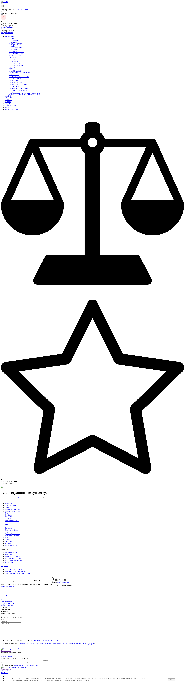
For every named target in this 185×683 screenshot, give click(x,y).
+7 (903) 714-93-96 (21, 10)
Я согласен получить (49, 644)
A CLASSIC (13, 38)
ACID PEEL (13, 40)
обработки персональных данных (46, 640)
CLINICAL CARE (16, 55)
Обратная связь (6, 602)
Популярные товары (12, 556)
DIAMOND (13, 57)
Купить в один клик (24, 649)
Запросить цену (20, 667)
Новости (8, 102)
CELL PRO (13, 50)
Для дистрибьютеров (12, 511)
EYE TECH (13, 61)
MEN (11, 69)
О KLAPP (8, 100)
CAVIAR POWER (15, 48)
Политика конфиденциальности (17, 571)
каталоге (53, 498)
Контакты (8, 107)
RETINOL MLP (15, 79)
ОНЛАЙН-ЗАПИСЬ (5, 672)
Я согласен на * (21, 665)
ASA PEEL (13, 42)
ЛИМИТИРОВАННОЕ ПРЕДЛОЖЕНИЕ (24, 94)
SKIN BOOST (14, 80)
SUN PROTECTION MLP (18, 88)
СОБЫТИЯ (9, 98)
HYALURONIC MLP (17, 65)
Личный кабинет (7, 27)
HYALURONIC (15, 63)
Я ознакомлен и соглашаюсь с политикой (31, 640)
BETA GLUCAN (15, 44)
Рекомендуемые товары (13, 560)
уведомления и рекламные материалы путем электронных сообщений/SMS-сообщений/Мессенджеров (56, 644)
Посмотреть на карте (8, 586)
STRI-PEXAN (14, 86)
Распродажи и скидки (13, 558)
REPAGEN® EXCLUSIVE (19, 77)
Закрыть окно (6, 651)
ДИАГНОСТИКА (11, 109)
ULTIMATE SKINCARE (18, 90)
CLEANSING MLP (16, 54)
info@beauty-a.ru (7, 33)
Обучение (8, 104)
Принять (171, 679)
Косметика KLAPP (12, 521)
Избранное (9, 562)
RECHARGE (14, 75)
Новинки (8, 554)
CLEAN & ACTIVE (16, 52)
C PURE (12, 46)
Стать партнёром (11, 105)
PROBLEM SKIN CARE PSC (20, 73)
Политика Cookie (82, 680)
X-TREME (13, 92)
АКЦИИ (8, 96)
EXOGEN (13, 59)
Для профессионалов (12, 509)
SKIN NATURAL (15, 82)
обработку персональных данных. (25, 665)
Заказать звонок (34, 10)
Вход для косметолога (9, 29)
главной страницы (20, 498)
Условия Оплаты (15, 569)
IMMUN (12, 67)
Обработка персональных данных (17, 573)
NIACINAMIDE (15, 71)
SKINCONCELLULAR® (18, 84)
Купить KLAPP (10, 36)
